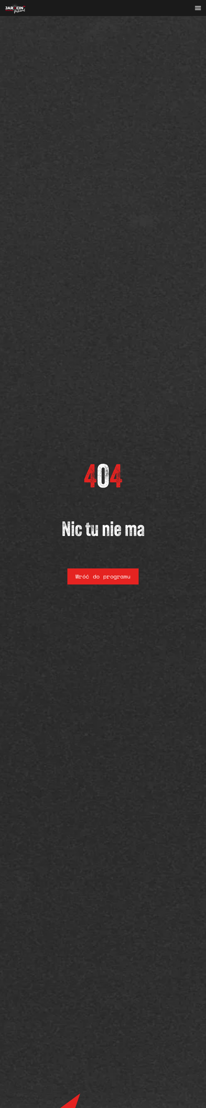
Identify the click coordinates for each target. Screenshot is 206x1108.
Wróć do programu (103, 576)
